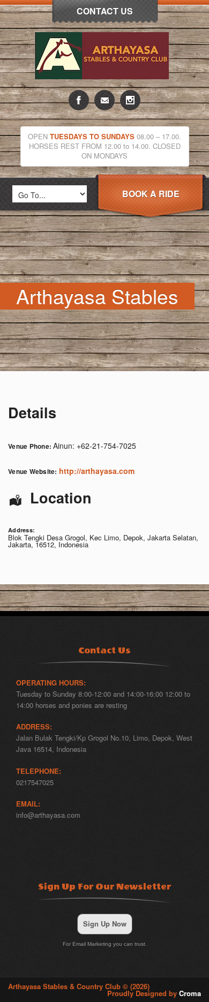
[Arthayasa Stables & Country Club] (104, 87)
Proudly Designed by (154, 993)
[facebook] (79, 100)
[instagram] (130, 100)
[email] (104, 100)
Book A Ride (151, 193)
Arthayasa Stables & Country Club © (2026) (79, 986)
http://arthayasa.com (97, 470)
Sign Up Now (104, 923)
